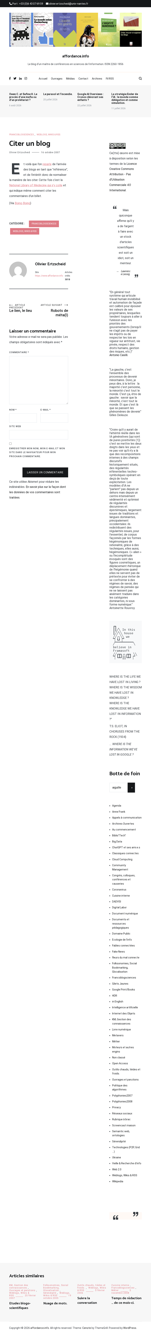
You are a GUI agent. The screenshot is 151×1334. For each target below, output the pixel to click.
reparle (47, 164)
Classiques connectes (125, 853)
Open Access (120, 1063)
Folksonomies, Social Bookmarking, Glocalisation (124, 967)
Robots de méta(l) (54, 310)
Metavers (118, 1035)
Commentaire (19, 352)
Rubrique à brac (121, 1119)
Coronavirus (119, 889)
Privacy (116, 1107)
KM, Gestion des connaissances (121, 1021)
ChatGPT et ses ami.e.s (126, 847)
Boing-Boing (22, 203)
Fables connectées (123, 945)
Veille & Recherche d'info (126, 1163)
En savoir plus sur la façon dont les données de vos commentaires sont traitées (37, 492)
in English (117, 1001)
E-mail (46, 410)
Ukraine (116, 1157)
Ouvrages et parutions (125, 1079)
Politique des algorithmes (119, 1087)
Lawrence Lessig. (126, 273)
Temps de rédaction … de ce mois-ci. (126, 1301)
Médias (70, 78)
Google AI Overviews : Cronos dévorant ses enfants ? (90, 97)
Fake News (118, 951)
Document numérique (125, 913)
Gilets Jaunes (120, 983)
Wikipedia (117, 1181)
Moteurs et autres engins (123, 1049)
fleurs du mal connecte (125, 957)
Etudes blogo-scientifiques (20, 1306)
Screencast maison (124, 1125)
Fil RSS (110, 78)
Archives (97, 78)
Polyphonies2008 (122, 1101)
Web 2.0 (116, 1169)
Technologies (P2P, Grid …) (126, 1149)
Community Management (120, 867)
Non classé (118, 1057)
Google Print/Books (123, 989)
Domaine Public (121, 933)
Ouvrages (56, 78)
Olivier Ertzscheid (19, 152)
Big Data (117, 841)
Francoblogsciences (21, 134)
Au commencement (124, 829)
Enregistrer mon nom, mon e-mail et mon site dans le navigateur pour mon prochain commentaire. (37, 452)
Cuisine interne (121, 895)
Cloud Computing (122, 859)
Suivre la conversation (87, 1301)
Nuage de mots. (55, 1303)
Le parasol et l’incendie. (58, 94)
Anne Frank (118, 811)
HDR (114, 995)
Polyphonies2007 (122, 1095)
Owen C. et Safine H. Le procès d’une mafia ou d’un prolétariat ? (23, 97)
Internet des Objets (123, 1013)
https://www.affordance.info (49, 275)
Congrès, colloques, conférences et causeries (123, 879)
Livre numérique (121, 1029)
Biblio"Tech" (119, 835)
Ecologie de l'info (122, 939)
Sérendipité (119, 1141)
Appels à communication (127, 817)
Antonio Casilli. (118, 355)
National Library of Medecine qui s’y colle (35, 185)
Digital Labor (119, 907)
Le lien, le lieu (20, 308)
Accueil (43, 78)
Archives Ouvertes (123, 823)
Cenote (86, 1327)
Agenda (116, 805)
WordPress (129, 1327)
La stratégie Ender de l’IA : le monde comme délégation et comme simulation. (124, 98)
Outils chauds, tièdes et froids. (126, 1071)
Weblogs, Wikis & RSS (48, 134)
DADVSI (116, 901)
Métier (116, 1041)
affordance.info (75, 56)
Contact (83, 78)
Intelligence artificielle (125, 1007)
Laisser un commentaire (45, 472)
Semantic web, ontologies (121, 1133)
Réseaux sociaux (122, 1113)
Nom (13, 410)
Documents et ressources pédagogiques (120, 923)
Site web (15, 426)
